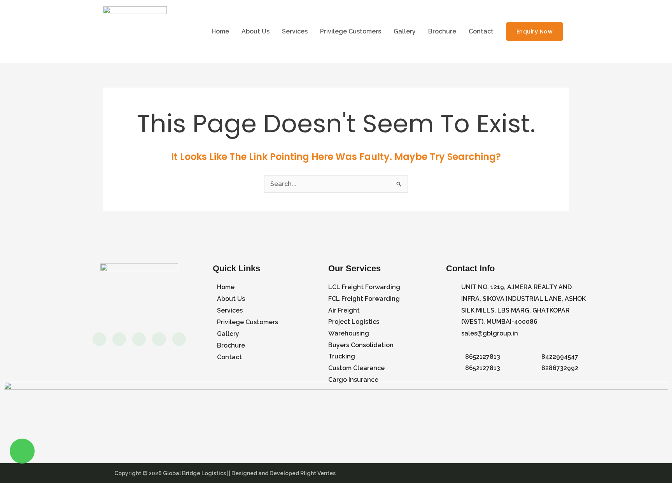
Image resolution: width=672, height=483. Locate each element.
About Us (256, 31)
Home (220, 31)
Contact (481, 31)
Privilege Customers (350, 31)
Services (295, 31)
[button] (535, 31)
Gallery (405, 31)
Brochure (442, 31)
